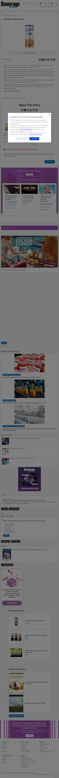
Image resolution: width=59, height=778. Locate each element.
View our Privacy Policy (35, 134)
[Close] (49, 114)
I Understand (34, 138)
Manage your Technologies (22, 138)
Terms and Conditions (26, 129)
